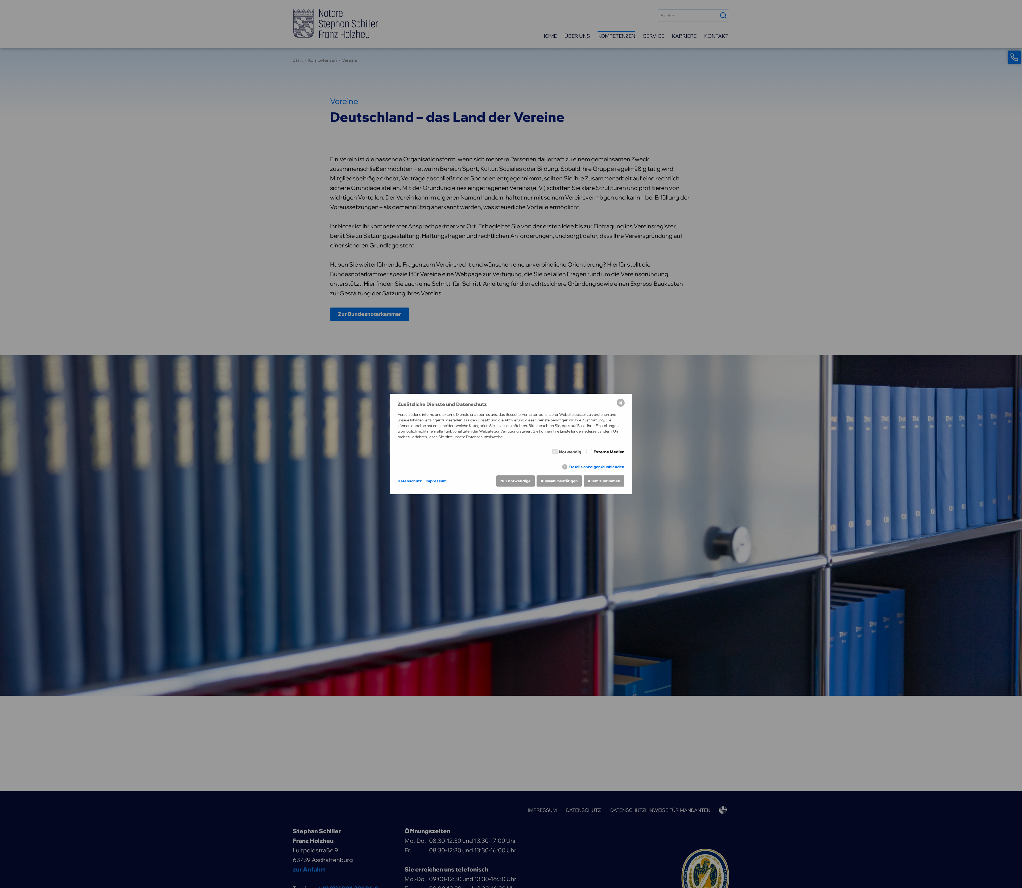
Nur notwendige (515, 481)
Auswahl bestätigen (559, 481)
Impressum (436, 481)
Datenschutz (410, 481)
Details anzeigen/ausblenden (596, 466)
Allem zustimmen (604, 481)
